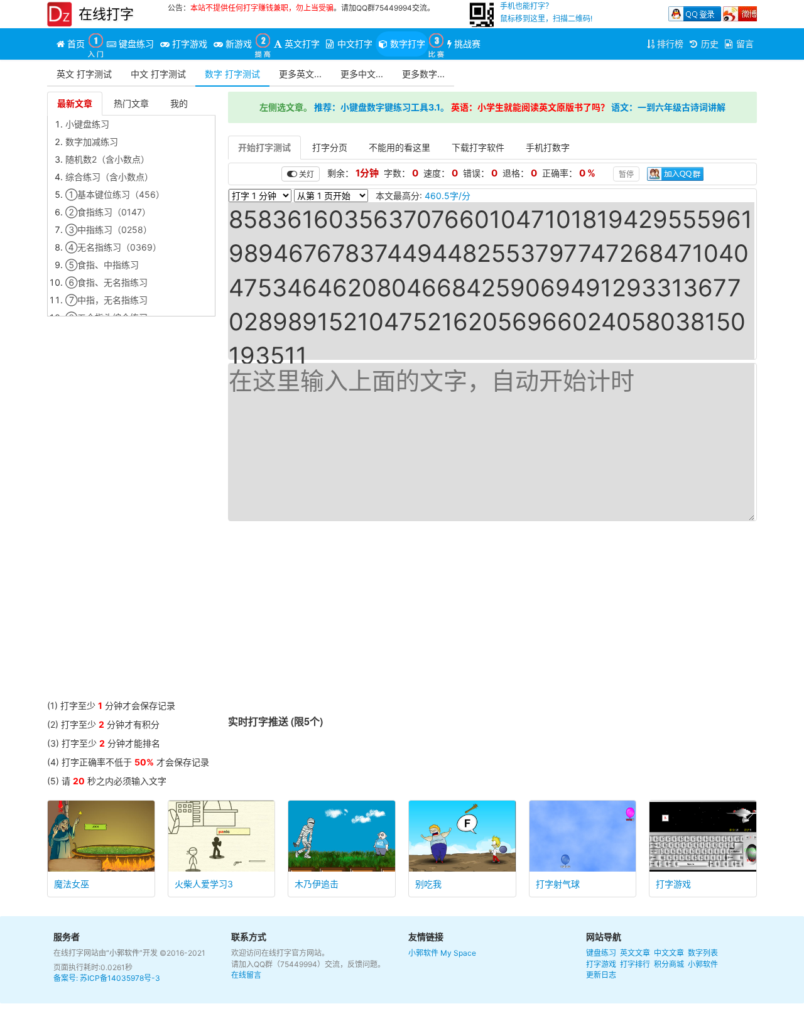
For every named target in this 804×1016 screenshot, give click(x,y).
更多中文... (361, 73)
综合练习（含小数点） (109, 176)
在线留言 (246, 975)
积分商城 (669, 964)
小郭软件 (423, 953)
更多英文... (300, 73)
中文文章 (669, 953)
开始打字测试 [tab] (264, 147)
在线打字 (106, 14)
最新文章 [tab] (74, 103)
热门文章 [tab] (131, 103)
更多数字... (423, 73)
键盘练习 (601, 953)
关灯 (305, 173)
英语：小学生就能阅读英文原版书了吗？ (530, 107)
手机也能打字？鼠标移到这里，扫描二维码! (546, 12)
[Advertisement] (131, 511)
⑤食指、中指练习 (102, 264)
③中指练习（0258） (108, 229)
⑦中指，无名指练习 (106, 300)
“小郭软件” (124, 953)
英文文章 (635, 953)
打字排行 (635, 964)
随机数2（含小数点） (107, 159)
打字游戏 (601, 964)
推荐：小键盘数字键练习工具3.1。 (381, 107)
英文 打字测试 (84, 73)
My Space (458, 953)
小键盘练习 (87, 124)
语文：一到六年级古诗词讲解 (668, 107)
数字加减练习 (91, 141)
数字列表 (703, 953)
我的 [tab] (179, 103)
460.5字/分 (447, 195)
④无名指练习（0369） (113, 247)
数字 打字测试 (232, 73)
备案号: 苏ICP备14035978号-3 (106, 978)
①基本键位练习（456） (115, 194)
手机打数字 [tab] (548, 147)
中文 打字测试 (158, 73)
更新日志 (601, 975)
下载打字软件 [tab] (478, 147)
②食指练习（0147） (108, 212)
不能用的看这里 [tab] (399, 147)
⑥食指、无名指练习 (106, 282)
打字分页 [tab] (329, 147)
